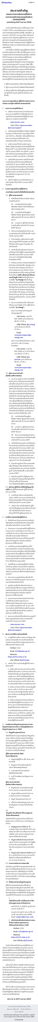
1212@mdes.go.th (22, 651)
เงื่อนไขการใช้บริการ (26, 1009)
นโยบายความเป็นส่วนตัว (13, 1009)
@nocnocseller (26, 125)
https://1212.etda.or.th (17, 657)
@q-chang (31, 324)
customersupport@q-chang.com (23, 336)
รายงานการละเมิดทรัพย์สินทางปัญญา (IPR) (19, 1007)
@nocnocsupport (15, 128)
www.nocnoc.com (17, 122)
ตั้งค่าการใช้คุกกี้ (19, 1012)
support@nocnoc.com (24, 917)
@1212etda (24, 660)
